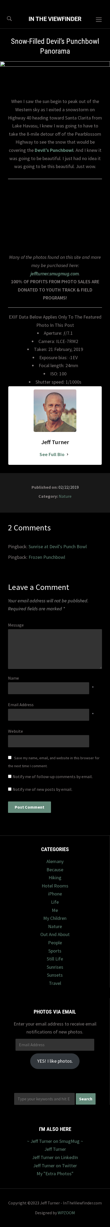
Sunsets (55, 975)
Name (13, 678)
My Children (54, 918)
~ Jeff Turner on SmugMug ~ (55, 1141)
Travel (55, 983)
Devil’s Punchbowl (54, 150)
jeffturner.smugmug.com (54, 274)
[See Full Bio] (67, 455)
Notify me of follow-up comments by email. (53, 776)
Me (55, 910)
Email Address (21, 704)
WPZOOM (66, 1212)
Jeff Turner (55, 1149)
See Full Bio (52, 454)
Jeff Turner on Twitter (55, 1165)
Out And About (55, 934)
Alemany (55, 861)
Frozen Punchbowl (47, 557)
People (55, 942)
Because (54, 869)
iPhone (55, 894)
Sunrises (55, 967)
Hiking (55, 877)
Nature (65, 496)
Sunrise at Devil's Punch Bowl (58, 546)
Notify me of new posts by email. (42, 789)
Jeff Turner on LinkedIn (55, 1157)
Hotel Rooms (55, 886)
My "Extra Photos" (55, 1173)
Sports (54, 951)
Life (55, 902)
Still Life (55, 959)
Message (16, 625)
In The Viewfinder (55, 19)
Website (15, 731)
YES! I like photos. (55, 1061)
